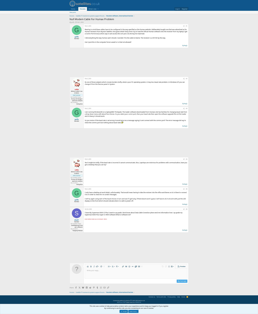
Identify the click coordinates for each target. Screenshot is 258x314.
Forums (82, 9)
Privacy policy (171, 297)
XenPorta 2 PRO (121, 302)
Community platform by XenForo (129, 300)
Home (73, 9)
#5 (186, 189)
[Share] (184, 26)
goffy (72, 22)
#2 (186, 78)
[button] (76, 9)
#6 (186, 209)
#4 (186, 159)
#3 (186, 108)
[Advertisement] (129, 62)
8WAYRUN (138, 302)
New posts (73, 12)
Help (178, 297)
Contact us (152, 297)
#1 (186, 26)
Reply (185, 45)
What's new (92, 9)
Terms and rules (161, 297)
